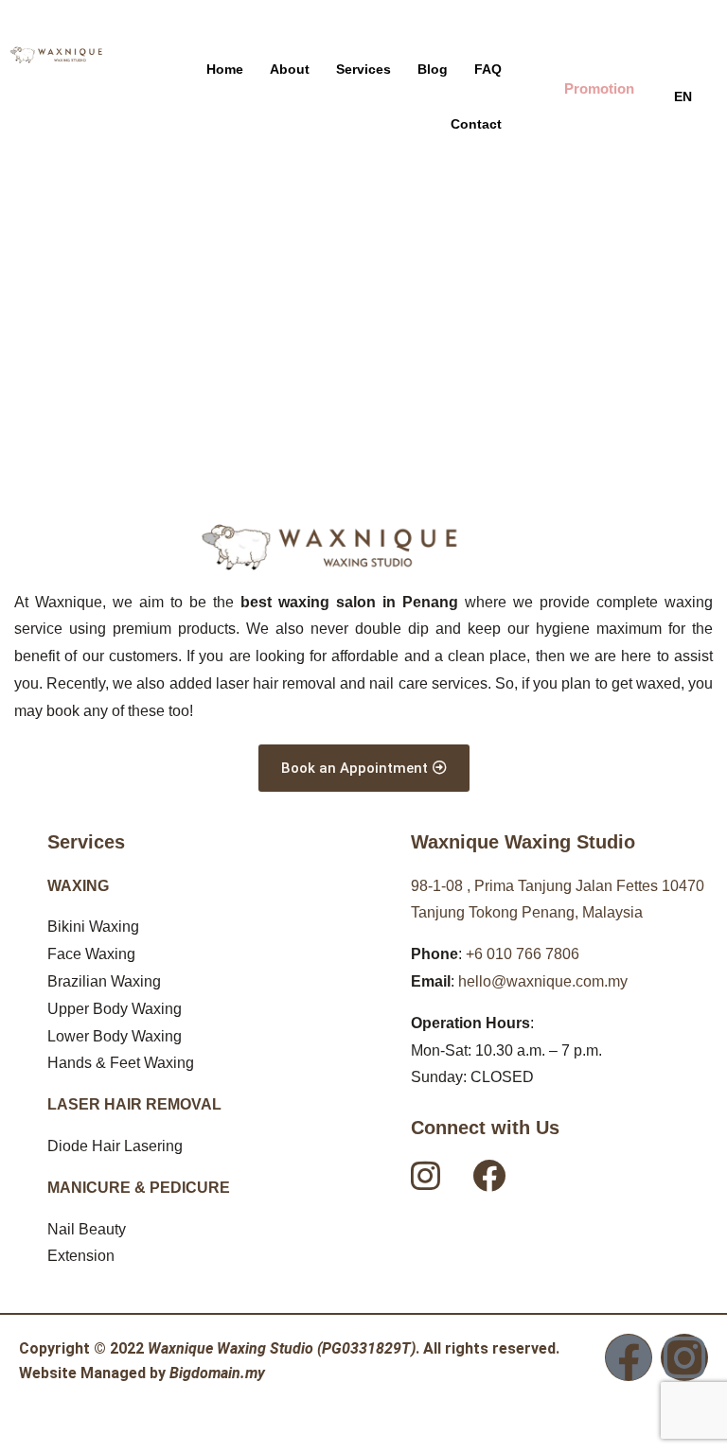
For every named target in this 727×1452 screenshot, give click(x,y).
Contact (476, 123)
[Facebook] (628, 1357)
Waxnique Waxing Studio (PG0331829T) (282, 1348)
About (290, 69)
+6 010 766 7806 (522, 954)
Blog (432, 69)
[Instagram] (684, 1357)
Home (224, 69)
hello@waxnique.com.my (543, 981)
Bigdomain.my (217, 1373)
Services (363, 69)
